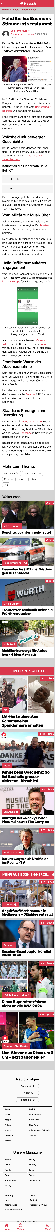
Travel (32, 1175)
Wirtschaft (34, 1119)
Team (32, 1195)
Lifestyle (9, 1135)
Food (31, 1170)
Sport (7, 1114)
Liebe (7, 1164)
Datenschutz (11, 1205)
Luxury (32, 1164)
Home (5, 9)
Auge (44, 344)
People (15, 9)
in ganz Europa (11, 281)
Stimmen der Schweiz (39, 1130)
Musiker (45, 225)
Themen (33, 1135)
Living (32, 1159)
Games (8, 1130)
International (29, 9)
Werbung (9, 1195)
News (7, 1109)
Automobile (10, 1180)
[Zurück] (2, 3)
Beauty (8, 1185)
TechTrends (34, 1180)
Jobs (7, 1200)
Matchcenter (35, 1114)
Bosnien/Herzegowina (22, 34)
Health (8, 1159)
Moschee (26, 432)
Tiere (7, 1175)
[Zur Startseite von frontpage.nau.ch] (28, 3)
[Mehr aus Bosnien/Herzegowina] (27, 875)
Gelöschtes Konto (20, 30)
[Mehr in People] (27, 671)
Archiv (8, 1140)
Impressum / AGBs (38, 1205)
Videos (8, 1125)
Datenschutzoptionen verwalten (16, 1209)
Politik (32, 1109)
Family (8, 1170)
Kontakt (33, 1200)
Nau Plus (33, 1125)
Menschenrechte (32, 421)
